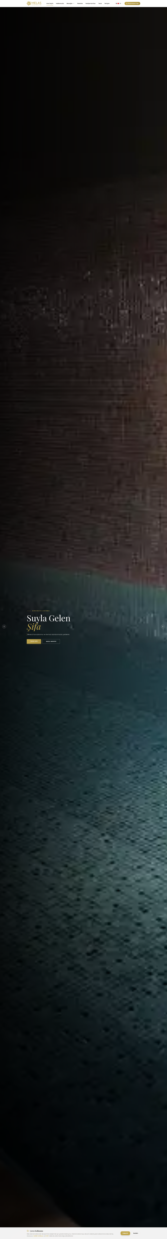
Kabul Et (125, 1233)
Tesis (100, 3)
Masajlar (70, 3)
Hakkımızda (60, 3)
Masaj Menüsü (35, 642)
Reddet (135, 1233)
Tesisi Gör (52, 642)
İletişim (107, 3)
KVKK (47, 1236)
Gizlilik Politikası (38, 1236)
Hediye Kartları (91, 3)
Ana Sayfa (49, 3)
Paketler (80, 3)
